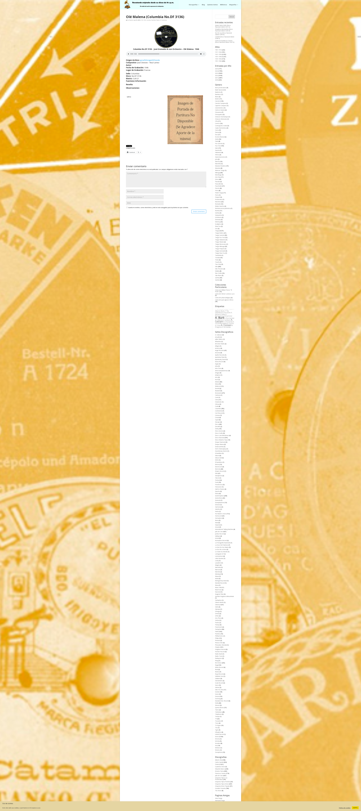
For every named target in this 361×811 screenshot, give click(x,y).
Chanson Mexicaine (221, 119)
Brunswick (218, 393)
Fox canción (218, 143)
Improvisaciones (220, 157)
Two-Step (218, 264)
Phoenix (217, 640)
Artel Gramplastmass (221, 370)
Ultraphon (218, 732)
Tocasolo (218, 721)
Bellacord (218, 386)
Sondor (217, 692)
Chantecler (218, 402)
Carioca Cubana (220, 110)
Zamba (217, 278)
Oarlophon (218, 600)
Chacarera (218, 112)
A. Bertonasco (221, 315)
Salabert (217, 678)
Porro (217, 195)
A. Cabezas (218, 335)
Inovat (217, 527)
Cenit (216, 397)
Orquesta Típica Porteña (222, 782)
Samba (217, 213)
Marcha (217, 161)
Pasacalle (218, 184)
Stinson (217, 705)
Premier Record (220, 652)
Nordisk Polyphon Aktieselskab (224, 596)
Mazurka (217, 168)
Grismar (217, 505)
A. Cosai (218, 325)
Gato (216, 148)
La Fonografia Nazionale (222, 543)
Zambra (217, 280)
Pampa (217, 625)
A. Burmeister (229, 318)
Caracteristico (219, 108)
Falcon (217, 478)
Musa (216, 585)
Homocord (218, 516)
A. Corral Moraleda (224, 323)
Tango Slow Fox (220, 253)
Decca (217, 424)
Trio (216, 728)
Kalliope (217, 536)
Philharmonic (219, 636)
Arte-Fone (218, 368)
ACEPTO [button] (355, 808)
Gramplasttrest (219, 502)
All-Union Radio (219, 344)
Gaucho (217, 491)
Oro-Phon (218, 618)
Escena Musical (219, 137)
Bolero (217, 99)
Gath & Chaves (219, 489)
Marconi (217, 569)
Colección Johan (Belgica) (223, 297)
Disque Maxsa (219, 444)
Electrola (217, 469)
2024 (216, 71)
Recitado (217, 204)
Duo (216, 134)
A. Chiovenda (228, 322)
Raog (216, 660)
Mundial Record (220, 583)
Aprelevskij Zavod (220, 359)
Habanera (218, 152)
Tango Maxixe (219, 242)
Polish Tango (219, 193)
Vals (216, 266)
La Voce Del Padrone (221, 545)
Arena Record (219, 361)
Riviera (217, 672)
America (217, 348)
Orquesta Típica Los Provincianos (221, 778)
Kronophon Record (221, 540)
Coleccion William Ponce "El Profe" (223, 290)
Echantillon (218, 453)
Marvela (217, 572)
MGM (216, 578)
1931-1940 (218, 56)
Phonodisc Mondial (221, 645)
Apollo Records (219, 355)
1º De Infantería (222, 312)
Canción (217, 101)
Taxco (217, 710)
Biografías (232, 5)
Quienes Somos (212, 5)
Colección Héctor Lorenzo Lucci (224, 294)
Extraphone (218, 476)
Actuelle (217, 337)
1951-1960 (218, 61)
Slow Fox (218, 226)
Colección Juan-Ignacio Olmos (224, 300)
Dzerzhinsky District (221, 451)
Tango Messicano (220, 244)
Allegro (217, 346)
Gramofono (218, 498)
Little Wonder (219, 558)
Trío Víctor (218, 790)
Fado (216, 141)
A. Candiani (227, 320)
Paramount (218, 627)
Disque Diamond (220, 442)
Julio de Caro (219, 531)
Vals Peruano (219, 269)
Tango (217, 231)
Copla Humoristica (220, 128)
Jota (216, 159)
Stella (216, 703)
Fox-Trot (217, 146)
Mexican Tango (219, 170)
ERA (216, 473)
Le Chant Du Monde (221, 552)
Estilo (216, 139)
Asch (216, 379)
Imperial (217, 525)
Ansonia (217, 353)
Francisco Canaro (220, 773)
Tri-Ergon (218, 725)
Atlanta (217, 382)
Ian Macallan (130, 20)
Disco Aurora (219, 431)
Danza (217, 132)
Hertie (217, 511)
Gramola (217, 500)
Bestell (217, 388)
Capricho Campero (220, 105)
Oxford (217, 620)
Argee (217, 364)
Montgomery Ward (221, 581)
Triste (217, 260)
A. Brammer (228, 316)
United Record (219, 734)
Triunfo (217, 262)
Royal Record (219, 674)
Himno (217, 155)
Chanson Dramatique (221, 117)
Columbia (148, 20)
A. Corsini (230, 323)
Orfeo (217, 616)
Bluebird (217, 391)
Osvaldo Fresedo (220, 788)
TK (216, 719)
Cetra (216, 400)
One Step (218, 177)
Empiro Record (219, 471)
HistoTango (218, 798)
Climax (217, 404)
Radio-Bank (218, 654)
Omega (217, 611)
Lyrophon (218, 563)
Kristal (217, 538)
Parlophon (218, 629)
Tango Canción (219, 235)
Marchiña (218, 164)
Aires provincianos (220, 88)
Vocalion (217, 743)
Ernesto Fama (219, 771)
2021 (216, 78)
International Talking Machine (224, 529)
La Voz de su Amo (220, 549)
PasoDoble (153, 20)
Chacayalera (219, 114)
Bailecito (217, 92)
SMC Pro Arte (219, 690)
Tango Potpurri (219, 249)
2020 (216, 80)
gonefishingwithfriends (150, 60)
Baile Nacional (219, 90)
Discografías (193, 5)
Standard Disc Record (221, 701)
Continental (218, 411)
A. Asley (222, 314)
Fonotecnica (219, 484)
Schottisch (218, 217)
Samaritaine (218, 681)
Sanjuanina (218, 215)
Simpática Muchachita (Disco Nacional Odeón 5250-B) (224, 30)
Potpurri (217, 197)
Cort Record (218, 413)
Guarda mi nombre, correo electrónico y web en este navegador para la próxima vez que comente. (158, 207)
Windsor (217, 748)
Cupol (217, 420)
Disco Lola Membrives (222, 435)
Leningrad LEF (219, 554)
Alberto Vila (218, 760)
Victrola (217, 741)
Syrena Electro (219, 707)
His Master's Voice (220, 514)
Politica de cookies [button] (344, 808)
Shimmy (217, 222)
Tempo (217, 716)
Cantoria (217, 395)
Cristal (217, 417)
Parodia (217, 181)
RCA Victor (218, 663)
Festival (217, 480)
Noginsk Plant (219, 594)
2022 (216, 75)
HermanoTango (220, 800)
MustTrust (218, 590)
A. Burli (219, 318)
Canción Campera (220, 103)
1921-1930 (218, 54)
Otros (217, 179)
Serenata (218, 219)
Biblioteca (223, 5)
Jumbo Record (219, 534)
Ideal (216, 523)
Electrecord (218, 467)
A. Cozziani (226, 325)
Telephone (218, 714)
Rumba (217, 210)
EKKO (217, 460)
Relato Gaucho (219, 206)
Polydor (157, 20)
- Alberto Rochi (224, 310)
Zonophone (218, 752)
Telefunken (218, 712)
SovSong (217, 698)
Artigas (217, 373)
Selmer (217, 687)
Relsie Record (219, 667)
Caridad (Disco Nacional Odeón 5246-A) (224, 37)
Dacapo (217, 422)
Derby (217, 429)
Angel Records (219, 350)
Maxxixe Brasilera (220, 166)
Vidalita (217, 271)
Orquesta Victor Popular (222, 786)
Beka (216, 384)
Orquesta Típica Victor (222, 784)
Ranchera (218, 202)
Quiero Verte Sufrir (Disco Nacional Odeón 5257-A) (223, 26)
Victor (217, 736)
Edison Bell (218, 458)
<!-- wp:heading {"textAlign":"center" (224, 309)
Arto (216, 377)
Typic (216, 730)
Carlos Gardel (219, 762)
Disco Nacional (219, 437)
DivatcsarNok (219, 446)
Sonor (217, 694)
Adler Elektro (219, 339)
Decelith (217, 426)
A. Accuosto (227, 313)
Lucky (217, 560)
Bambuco (218, 94)
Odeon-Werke (219, 602)
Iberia (216, 520)
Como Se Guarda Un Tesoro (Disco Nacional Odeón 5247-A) (224, 41)
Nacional (217, 592)
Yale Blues (218, 275)
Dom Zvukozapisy (220, 449)
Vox (216, 745)
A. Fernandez (226, 327)
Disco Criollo (219, 433)
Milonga (217, 173)
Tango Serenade (220, 251)
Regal (216, 665)
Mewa (217, 576)
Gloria (217, 493)
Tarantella (218, 255)
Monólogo (218, 175)
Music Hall (218, 587)
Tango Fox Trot (220, 237)
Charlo (217, 764)
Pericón (217, 188)
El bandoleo (218, 462)
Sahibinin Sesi (219, 676)
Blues (216, 97)
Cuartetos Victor (220, 766)
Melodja (217, 574)
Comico (217, 123)
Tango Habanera (220, 240)
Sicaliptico (218, 224)
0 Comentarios (163, 20)
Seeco (217, 685)
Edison (217, 455)
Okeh (216, 607)
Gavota (217, 150)
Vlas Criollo (218, 273)
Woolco (217, 750)
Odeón (217, 605)
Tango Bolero (219, 233)
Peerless (217, 634)
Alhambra (218, 341)
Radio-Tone (218, 656)
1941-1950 (143, 20)
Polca (216, 190)
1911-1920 (218, 52)
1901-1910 (218, 50)
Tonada (217, 257)
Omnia (217, 613)
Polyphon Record (220, 649)
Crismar (217, 415)
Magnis (217, 565)
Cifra (216, 121)
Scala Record (219, 683)
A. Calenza (218, 320)
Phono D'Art (219, 643)
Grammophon (219, 496)
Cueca (217, 130)
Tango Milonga (219, 246)
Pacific (217, 622)
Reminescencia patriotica (222, 208)
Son (216, 228)
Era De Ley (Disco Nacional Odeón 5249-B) (223, 33)
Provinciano (218, 199)
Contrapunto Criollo (221, 126)
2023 (216, 73)
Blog (203, 5)
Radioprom (218, 658)
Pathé (217, 631)
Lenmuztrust (219, 556)
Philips (217, 638)
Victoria (217, 739)
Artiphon (217, 375)
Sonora (217, 696)
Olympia (217, 609)
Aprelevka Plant (219, 357)
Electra (217, 464)
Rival (216, 669)
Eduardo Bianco (220, 769)
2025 (216, 69)
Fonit (216, 482)
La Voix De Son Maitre (222, 547)
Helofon (217, 509)
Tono (216, 723)
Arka (216, 366)
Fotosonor (218, 487)
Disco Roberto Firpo (221, 440)
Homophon (218, 518)
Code (216, 406)
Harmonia (218, 507)
